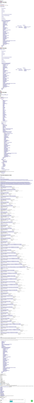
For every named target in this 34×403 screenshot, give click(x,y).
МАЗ (32, 180)
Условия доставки (2, 391)
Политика (1, 389)
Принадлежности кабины (20, 183)
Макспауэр (29, 180)
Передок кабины (28, 183)
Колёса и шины (13, 183)
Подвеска (12, 182)
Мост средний (25, 183)
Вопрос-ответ (1, 392)
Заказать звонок (2, 98)
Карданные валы (2, 179)
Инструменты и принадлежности (16, 182)
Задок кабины (15, 184)
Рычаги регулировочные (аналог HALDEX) (18, 179)
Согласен (11, 401)
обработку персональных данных (4, 386)
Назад (3, 124)
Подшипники (9, 182)
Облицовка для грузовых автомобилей (15, 180)
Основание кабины (19, 184)
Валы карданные (11, 184)
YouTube (3, 173)
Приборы (16, 183)
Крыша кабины (29, 184)
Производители (2, 393)
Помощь (1, 390)
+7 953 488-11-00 (2, 4)
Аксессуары (6, 180)
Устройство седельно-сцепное (6, 184)
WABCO (4, 180)
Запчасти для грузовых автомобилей (8, 133)
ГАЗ (31, 180)
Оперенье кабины (10, 183)
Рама (20, 182)
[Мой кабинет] (0, 95)
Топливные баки (9, 180)
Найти (1, 400)
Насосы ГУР (10, 179)
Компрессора (7, 179)
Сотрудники (1, 388)
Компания (1, 387)
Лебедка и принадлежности (24, 184)
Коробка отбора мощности (5, 183)
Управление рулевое (23, 182)
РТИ (12, 179)
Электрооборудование (5, 182)
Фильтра (5, 179)
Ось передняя (27, 182)
